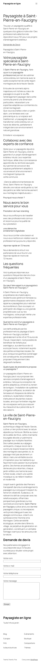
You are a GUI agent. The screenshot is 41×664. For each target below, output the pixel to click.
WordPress (34, 660)
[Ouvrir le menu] (36, 3)
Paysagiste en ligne (12, 3)
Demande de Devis (11, 44)
